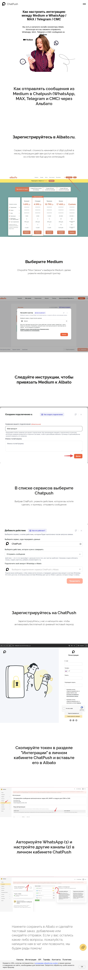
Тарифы (46, 960)
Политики (66, 960)
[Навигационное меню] (84, 4)
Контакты (56, 960)
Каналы (20, 960)
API (39, 960)
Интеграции (30, 960)
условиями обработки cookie (46, 963)
